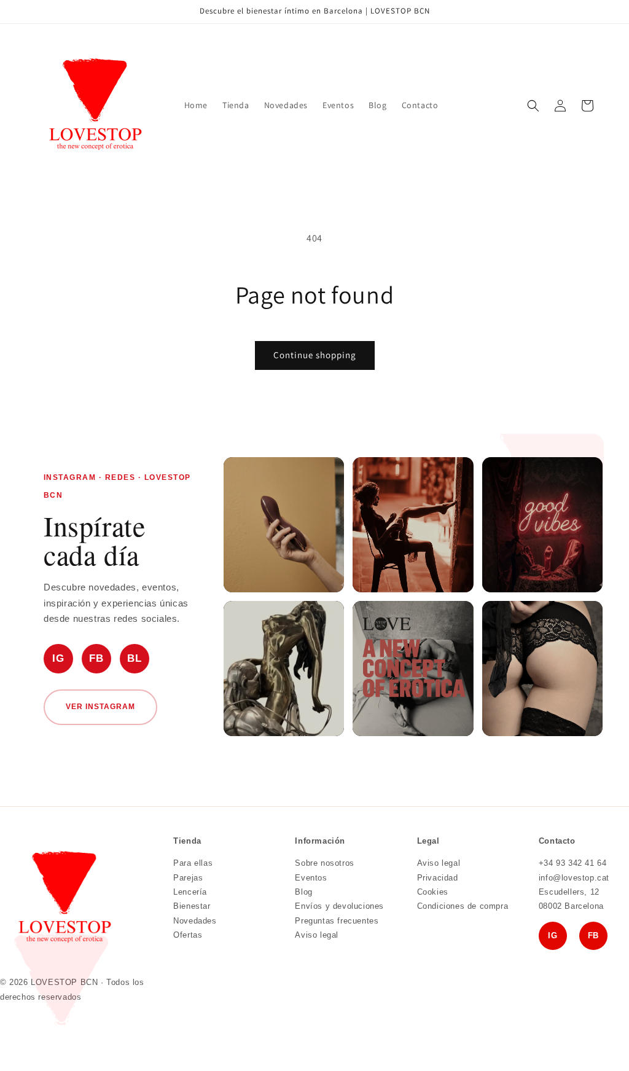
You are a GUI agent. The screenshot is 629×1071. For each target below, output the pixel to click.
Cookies (432, 891)
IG (58, 658)
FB (96, 658)
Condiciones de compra (463, 906)
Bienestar (191, 906)
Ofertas (187, 935)
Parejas (188, 877)
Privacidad (437, 877)
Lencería (190, 891)
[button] (533, 105)
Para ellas (193, 863)
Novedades (194, 920)
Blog (303, 891)
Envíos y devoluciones (339, 906)
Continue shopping (314, 355)
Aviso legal (316, 935)
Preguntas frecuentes (336, 920)
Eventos (311, 877)
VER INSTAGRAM (100, 706)
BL (134, 658)
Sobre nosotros (324, 863)
